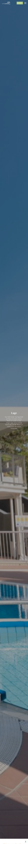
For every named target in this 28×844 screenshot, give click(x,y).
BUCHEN (20, 3)
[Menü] (25, 3)
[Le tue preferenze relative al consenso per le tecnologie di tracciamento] (25, 841)
